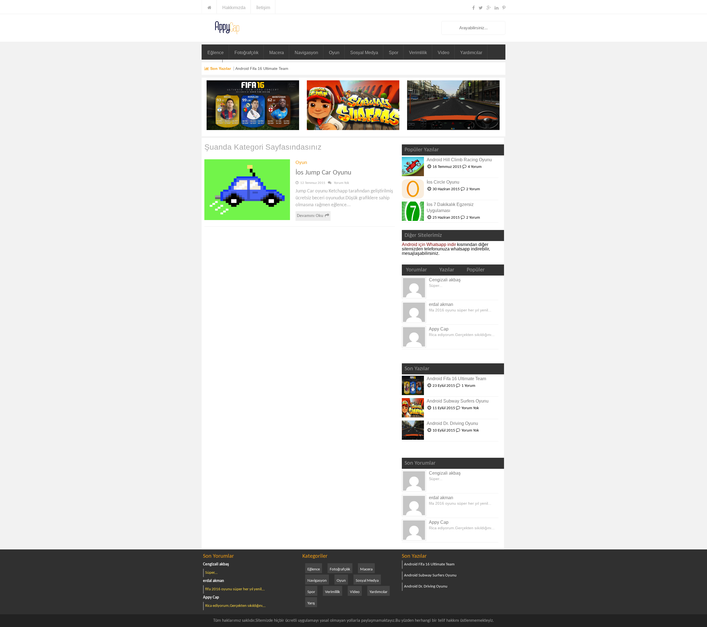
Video (443, 52)
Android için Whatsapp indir (429, 244)
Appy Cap (439, 329)
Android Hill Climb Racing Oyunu (459, 159)
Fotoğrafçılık (246, 52)
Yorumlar (416, 270)
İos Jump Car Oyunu (323, 172)
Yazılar (446, 270)
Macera (276, 52)
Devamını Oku (310, 216)
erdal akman (441, 304)
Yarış (311, 603)
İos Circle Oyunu (443, 182)
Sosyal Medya (364, 52)
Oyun (334, 52)
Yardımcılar (471, 52)
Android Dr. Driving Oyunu (452, 423)
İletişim (263, 7)
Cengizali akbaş (445, 279)
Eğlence (215, 52)
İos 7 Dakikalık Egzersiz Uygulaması (450, 207)
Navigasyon (306, 52)
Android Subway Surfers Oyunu (458, 401)
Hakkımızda (234, 7)
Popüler (476, 270)
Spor (393, 52)
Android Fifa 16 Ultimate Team (261, 68)
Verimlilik (418, 52)
